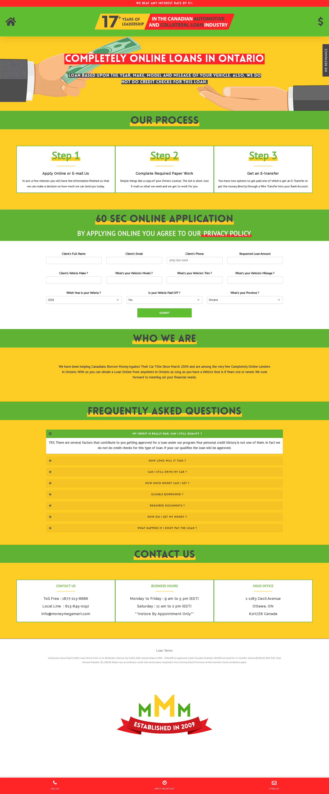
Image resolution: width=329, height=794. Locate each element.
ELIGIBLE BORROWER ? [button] (167, 494)
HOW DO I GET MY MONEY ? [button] (167, 516)
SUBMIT (164, 312)
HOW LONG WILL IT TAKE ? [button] (167, 460)
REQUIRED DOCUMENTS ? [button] (167, 505)
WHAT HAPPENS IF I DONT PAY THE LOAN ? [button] (167, 528)
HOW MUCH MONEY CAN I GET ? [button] (167, 483)
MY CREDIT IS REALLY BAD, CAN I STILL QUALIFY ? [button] (167, 433)
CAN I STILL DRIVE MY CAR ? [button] (167, 472)
